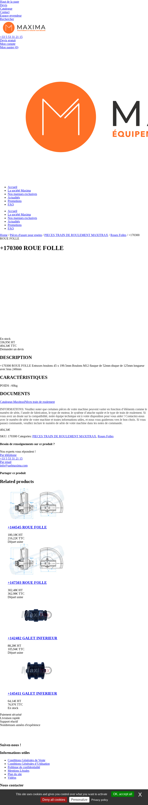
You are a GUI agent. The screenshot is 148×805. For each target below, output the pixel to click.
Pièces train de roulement (39, 401)
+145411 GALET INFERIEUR (32, 693)
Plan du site (15, 774)
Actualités (14, 197)
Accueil (12, 187)
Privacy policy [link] (99, 799)
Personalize (79, 799)
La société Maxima (19, 190)
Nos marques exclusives (22, 194)
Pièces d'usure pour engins (26, 235)
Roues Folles (118, 235)
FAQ (11, 204)
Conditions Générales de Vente (26, 760)
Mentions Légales (18, 770)
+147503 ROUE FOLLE (27, 583)
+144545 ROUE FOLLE (27, 527)
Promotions (15, 201)
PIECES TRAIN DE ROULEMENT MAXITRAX (76, 235)
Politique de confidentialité (24, 767)
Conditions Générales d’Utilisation (29, 763)
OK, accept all (122, 794)
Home (4, 235)
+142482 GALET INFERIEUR (32, 638)
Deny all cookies (53, 799)
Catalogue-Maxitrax (12, 401)
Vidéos (12, 777)
